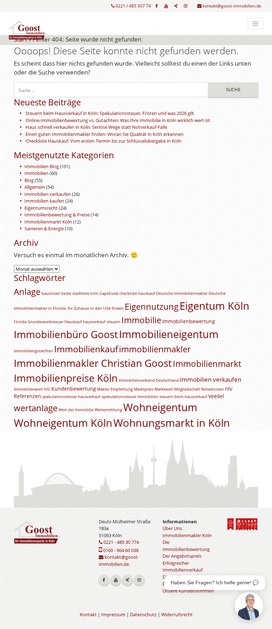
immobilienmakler (155, 349)
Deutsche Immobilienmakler (182, 293)
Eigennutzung (151, 306)
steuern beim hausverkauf (183, 396)
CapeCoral (109, 293)
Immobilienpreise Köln (66, 378)
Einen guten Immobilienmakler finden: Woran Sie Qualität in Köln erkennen (104, 134)
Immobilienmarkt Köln (48, 222)
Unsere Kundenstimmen (188, 590)
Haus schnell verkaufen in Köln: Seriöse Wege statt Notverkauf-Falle (96, 127)
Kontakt (88, 614)
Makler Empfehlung (115, 389)
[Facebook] (156, 6)
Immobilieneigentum (169, 334)
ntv (228, 388)
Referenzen (27, 396)
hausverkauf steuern (101, 321)
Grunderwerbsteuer (45, 321)
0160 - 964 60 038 (120, 550)
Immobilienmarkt (207, 363)
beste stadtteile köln (79, 293)
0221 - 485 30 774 (120, 542)
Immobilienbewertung (188, 321)
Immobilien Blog (41, 166)
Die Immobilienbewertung (186, 545)
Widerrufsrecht (177, 614)
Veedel (216, 396)
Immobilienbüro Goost (66, 334)
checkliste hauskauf (137, 293)
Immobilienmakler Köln (187, 535)
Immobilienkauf (86, 349)
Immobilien (36, 173)
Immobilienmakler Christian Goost (93, 363)
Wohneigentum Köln (63, 423)
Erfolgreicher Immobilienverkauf (183, 566)
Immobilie (141, 320)
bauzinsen (50, 293)
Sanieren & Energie (44, 228)
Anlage (27, 291)
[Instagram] (185, 6)
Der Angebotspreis (182, 556)
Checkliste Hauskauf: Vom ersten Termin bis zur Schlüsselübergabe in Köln (103, 141)
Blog (29, 180)
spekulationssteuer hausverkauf (71, 396)
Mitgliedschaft (187, 389)
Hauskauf (73, 321)
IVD (47, 389)
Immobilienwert (28, 389)
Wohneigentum (160, 407)
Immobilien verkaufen (47, 194)
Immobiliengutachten (33, 350)
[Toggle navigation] (255, 23)
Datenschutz (143, 614)
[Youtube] (166, 6)
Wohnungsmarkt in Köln (171, 423)
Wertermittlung (108, 409)
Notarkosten (212, 389)
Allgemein (34, 187)
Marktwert (163, 389)
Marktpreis (143, 389)
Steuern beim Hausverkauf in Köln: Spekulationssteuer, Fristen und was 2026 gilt (110, 113)
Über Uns (172, 528)
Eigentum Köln (214, 306)
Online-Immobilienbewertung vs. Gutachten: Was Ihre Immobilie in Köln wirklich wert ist (118, 120)
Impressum (113, 614)
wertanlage (35, 408)
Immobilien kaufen (44, 201)
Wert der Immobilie (76, 409)
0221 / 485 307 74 (132, 6)
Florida (20, 321)
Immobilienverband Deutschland (149, 380)
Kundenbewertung (73, 388)
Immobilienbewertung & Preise (57, 214)
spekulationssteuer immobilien (130, 396)
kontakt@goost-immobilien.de (231, 6)
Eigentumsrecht (41, 208)
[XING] (175, 6)
